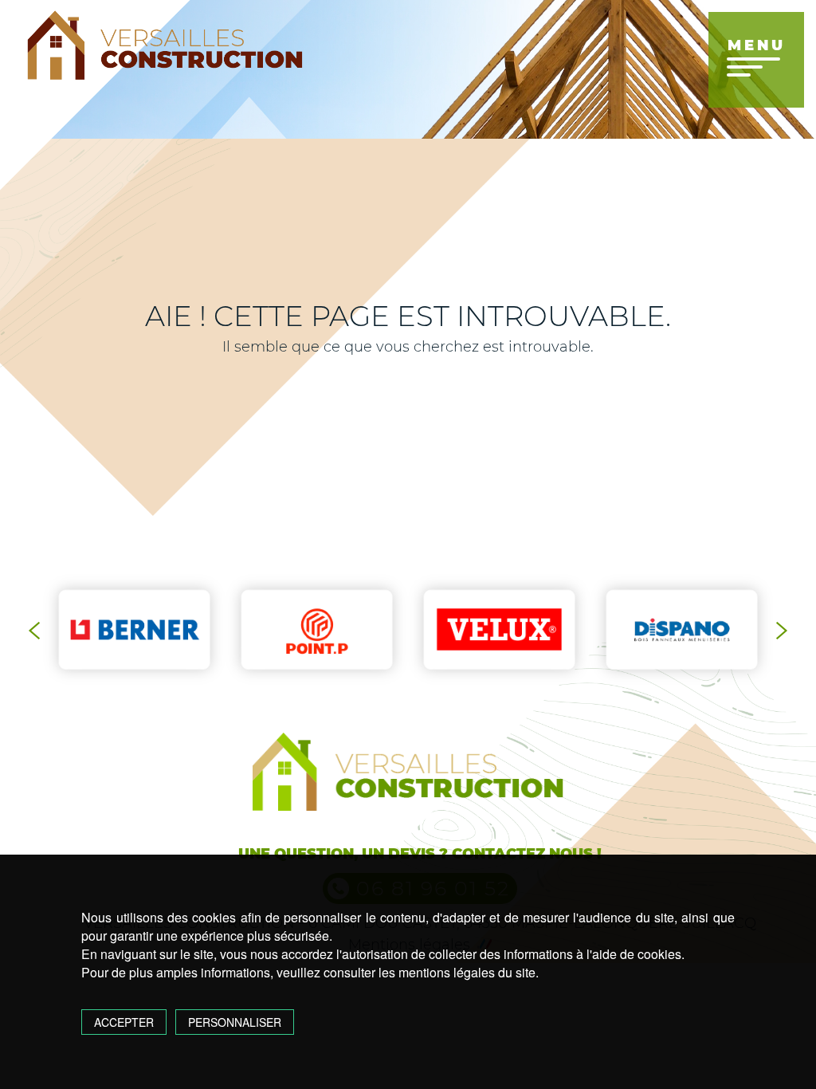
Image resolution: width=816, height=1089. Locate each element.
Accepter (124, 1022)
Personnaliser (234, 1022)
